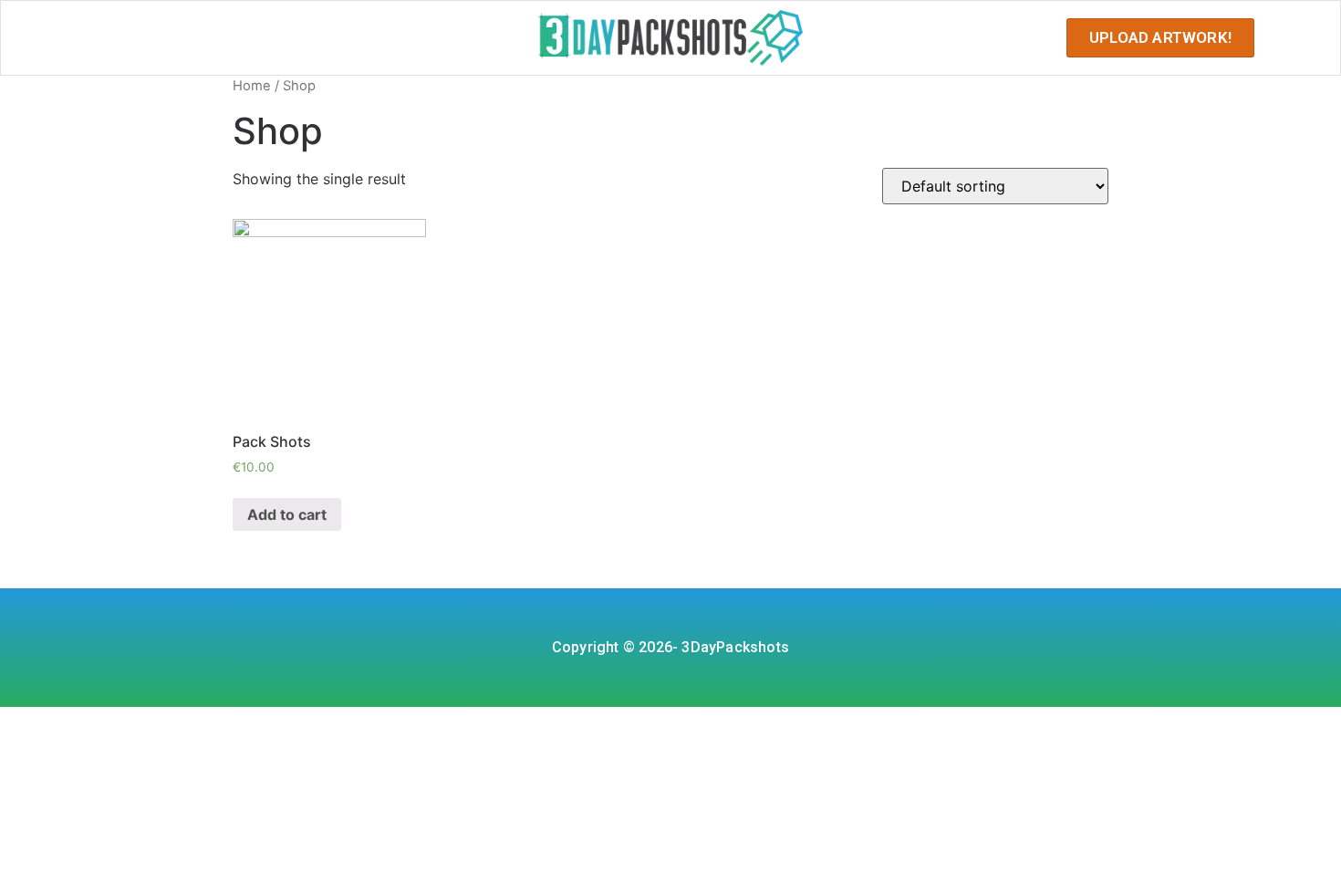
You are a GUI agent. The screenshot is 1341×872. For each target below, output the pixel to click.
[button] (1160, 37)
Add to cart (287, 514)
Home (252, 86)
